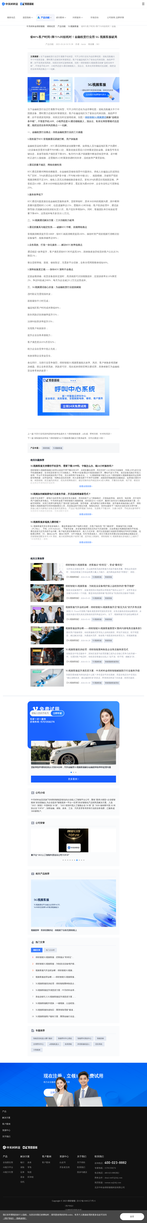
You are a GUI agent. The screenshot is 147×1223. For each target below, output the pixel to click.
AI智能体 (36, 1050)
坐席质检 (68, 1044)
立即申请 (57, 713)
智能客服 (108, 577)
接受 (132, 1217)
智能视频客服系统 (112, 662)
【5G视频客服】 (73, 577)
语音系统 (98, 1044)
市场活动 (94, 17)
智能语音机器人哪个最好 (42, 1038)
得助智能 (46, 448)
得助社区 (51, 26)
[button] (71, 772)
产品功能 (45, 17)
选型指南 (27, 17)
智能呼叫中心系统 (65, 1038)
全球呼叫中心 (38, 1044)
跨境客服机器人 (84, 1044)
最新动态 (11, 17)
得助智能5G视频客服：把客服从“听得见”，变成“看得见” (94, 565)
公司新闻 (111, 17)
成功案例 (60, 17)
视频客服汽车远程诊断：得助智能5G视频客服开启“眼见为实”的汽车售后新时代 (106, 607)
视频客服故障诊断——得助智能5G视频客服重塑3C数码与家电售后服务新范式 (105, 628)
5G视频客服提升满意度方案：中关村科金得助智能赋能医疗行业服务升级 (103, 670)
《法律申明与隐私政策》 (73, 1210)
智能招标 (100, 1038)
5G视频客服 (73, 26)
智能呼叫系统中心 (84, 1038)
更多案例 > (73, 779)
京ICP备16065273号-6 (86, 1201)
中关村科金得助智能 (36, 26)
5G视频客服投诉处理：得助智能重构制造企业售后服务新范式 (97, 649)
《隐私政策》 (21, 1218)
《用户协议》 (69, 1206)
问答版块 (77, 17)
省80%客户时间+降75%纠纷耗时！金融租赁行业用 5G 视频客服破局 (99, 26)
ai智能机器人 (54, 1044)
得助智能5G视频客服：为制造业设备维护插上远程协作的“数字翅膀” (100, 586)
